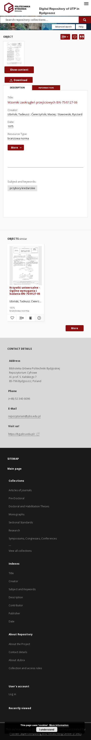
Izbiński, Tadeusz (18, 114)
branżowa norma (18, 138)
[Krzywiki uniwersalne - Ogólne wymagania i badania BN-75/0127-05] (26, 265)
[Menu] (86, 3)
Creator (13, 581)
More (74, 328)
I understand (46, 729)
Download (20, 80)
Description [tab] (17, 87)
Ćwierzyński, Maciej (43, 114)
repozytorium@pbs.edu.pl (24, 416)
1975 (11, 126)
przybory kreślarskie (22, 188)
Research (14, 530)
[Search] (85, 19)
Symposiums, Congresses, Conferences (33, 538)
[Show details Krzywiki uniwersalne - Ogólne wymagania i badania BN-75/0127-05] (38, 318)
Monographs (16, 514)
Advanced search (63, 26)
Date (11, 621)
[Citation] (81, 37)
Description (16, 597)
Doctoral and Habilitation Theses (29, 506)
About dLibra (17, 660)
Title (11, 573)
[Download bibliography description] (21, 318)
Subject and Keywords (22, 589)
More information (59, 725)
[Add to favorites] (74, 37)
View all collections (20, 551)
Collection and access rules (25, 668)
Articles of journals (20, 490)
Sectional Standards (21, 522)
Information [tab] (46, 87)
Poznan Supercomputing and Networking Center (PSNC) (45, 733)
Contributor (16, 605)
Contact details (18, 652)
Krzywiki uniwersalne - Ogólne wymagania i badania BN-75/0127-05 (25, 290)
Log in (12, 694)
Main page (14, 468)
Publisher (14, 613)
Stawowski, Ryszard (70, 114)
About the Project (19, 644)
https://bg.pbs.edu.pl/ (22, 434)
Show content (19, 70)
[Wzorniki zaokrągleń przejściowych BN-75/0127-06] (13, 53)
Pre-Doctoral (16, 498)
